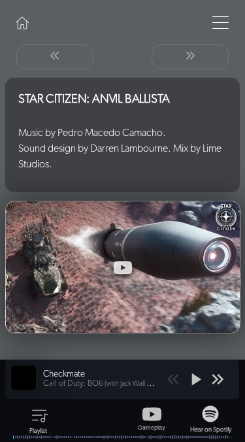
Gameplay (151, 427)
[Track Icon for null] (23, 378)
